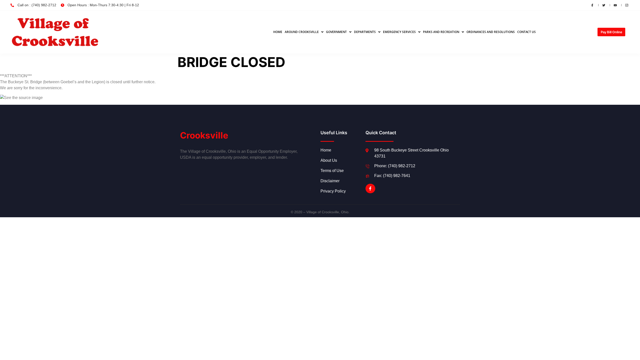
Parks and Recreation (441, 32)
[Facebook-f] (370, 188)
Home (277, 32)
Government (336, 32)
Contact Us (526, 32)
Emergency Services (399, 32)
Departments (365, 32)
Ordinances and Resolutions (490, 32)
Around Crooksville (302, 32)
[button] (304, 32)
